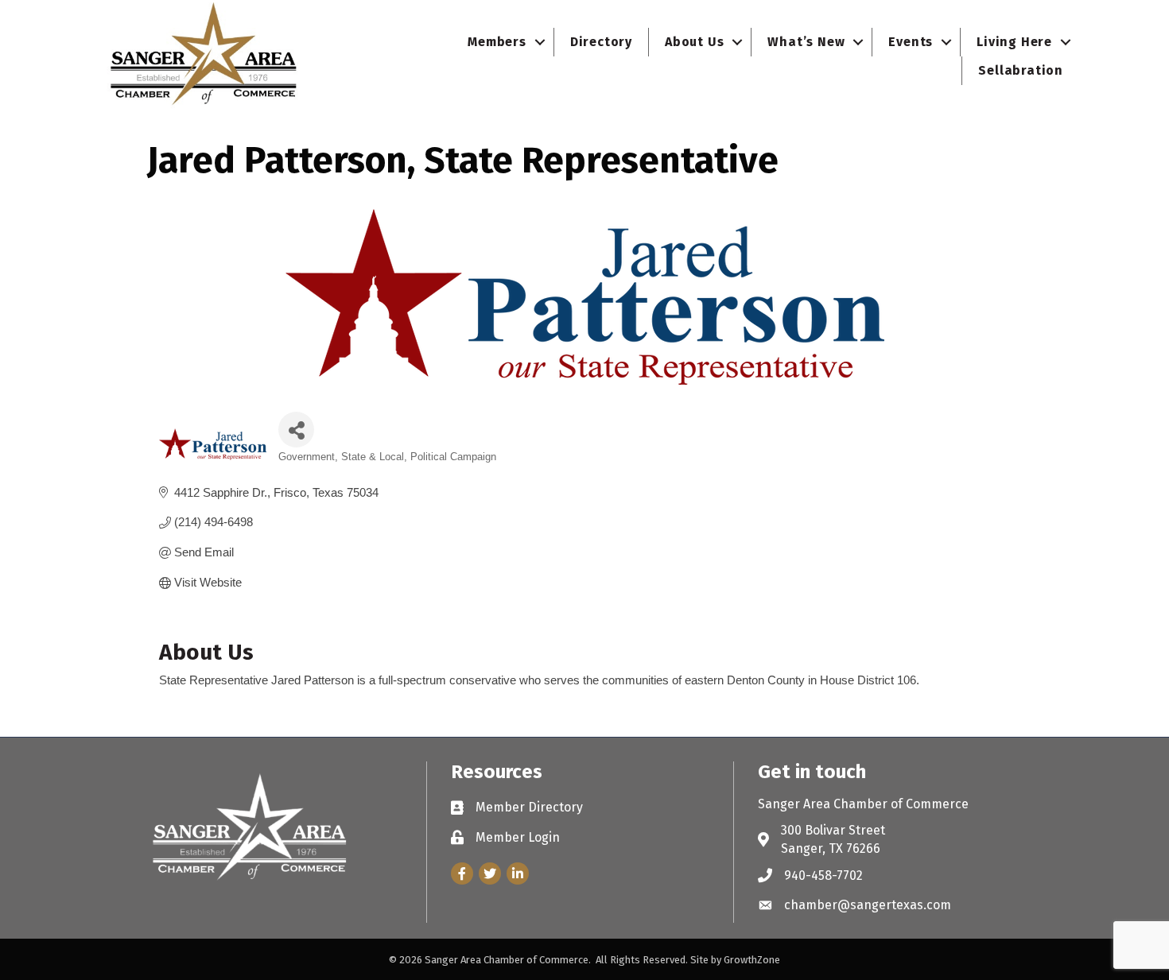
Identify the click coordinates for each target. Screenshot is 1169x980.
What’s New (806, 41)
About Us (694, 41)
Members (497, 41)
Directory (601, 41)
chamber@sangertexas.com (867, 904)
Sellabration (1020, 70)
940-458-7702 (823, 875)
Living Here (1014, 41)
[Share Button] (296, 429)
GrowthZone (752, 960)
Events (910, 41)
